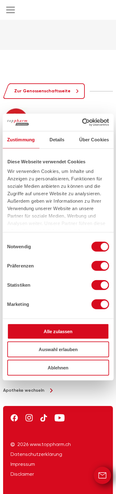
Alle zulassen (58, 331)
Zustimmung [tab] (21, 139)
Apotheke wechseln (23, 390)
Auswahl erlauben (58, 349)
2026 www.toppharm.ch (44, 444)
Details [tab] (57, 139)
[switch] (100, 266)
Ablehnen (58, 367)
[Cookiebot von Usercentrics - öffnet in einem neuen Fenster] (82, 122)
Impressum (23, 464)
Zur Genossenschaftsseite (42, 91)
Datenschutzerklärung (36, 454)
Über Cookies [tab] (94, 139)
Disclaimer (22, 474)
